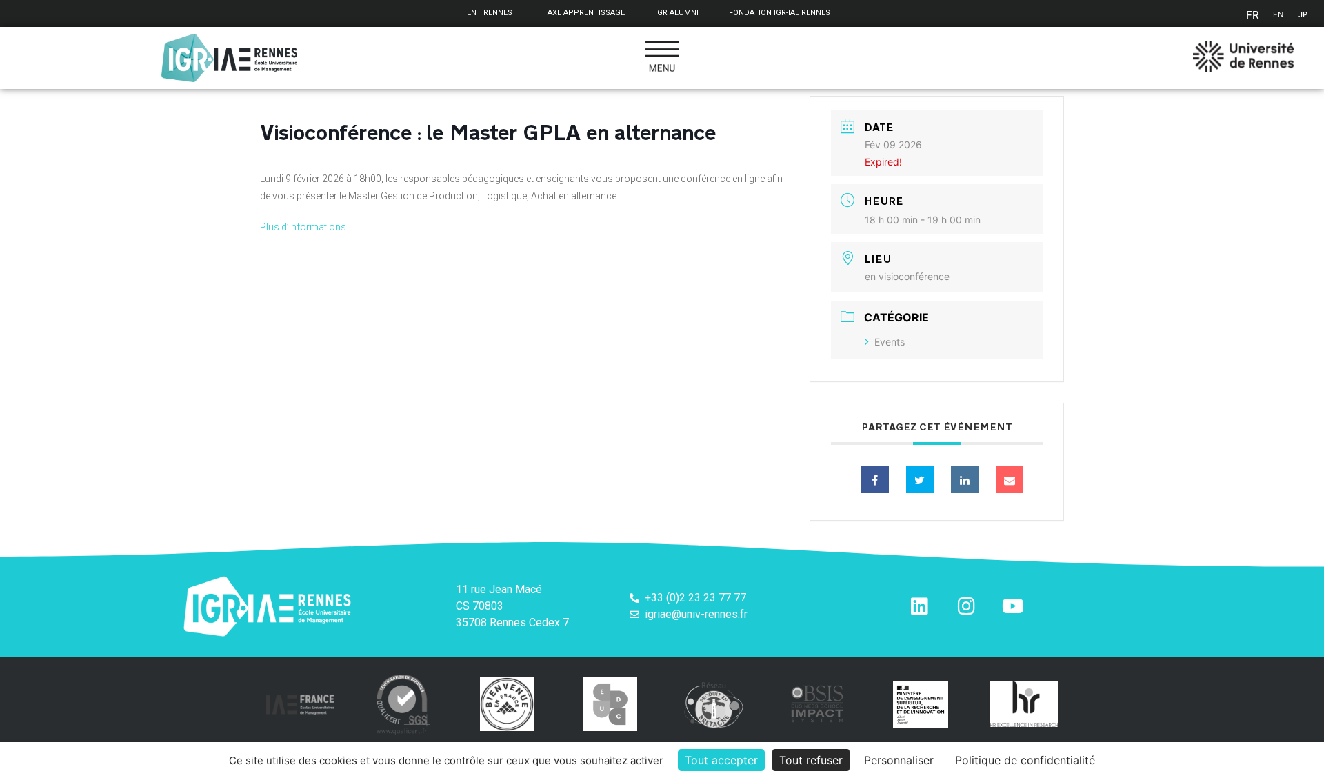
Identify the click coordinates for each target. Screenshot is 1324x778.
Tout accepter (721, 760)
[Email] (1009, 479)
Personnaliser (899, 760)
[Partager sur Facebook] (875, 479)
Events (889, 342)
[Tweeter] (920, 479)
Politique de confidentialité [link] (1025, 760)
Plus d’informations (303, 226)
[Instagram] (966, 606)
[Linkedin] (965, 479)
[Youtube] (1013, 606)
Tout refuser (811, 760)
